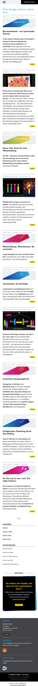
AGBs (16, 683)
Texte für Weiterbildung (10, 556)
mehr (6, 634)
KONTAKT (19, 605)
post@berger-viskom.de (10, 628)
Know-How (7, 535)
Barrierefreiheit (7, 548)
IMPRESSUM (22, 683)
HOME (11, 683)
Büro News (7, 539)
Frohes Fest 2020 (8, 552)
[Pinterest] (4, 668)
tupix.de (24, 679)
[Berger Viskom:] (29, 2)
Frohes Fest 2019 (8, 560)
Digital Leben (7, 532)
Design (5, 528)
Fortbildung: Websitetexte (11, 564)
